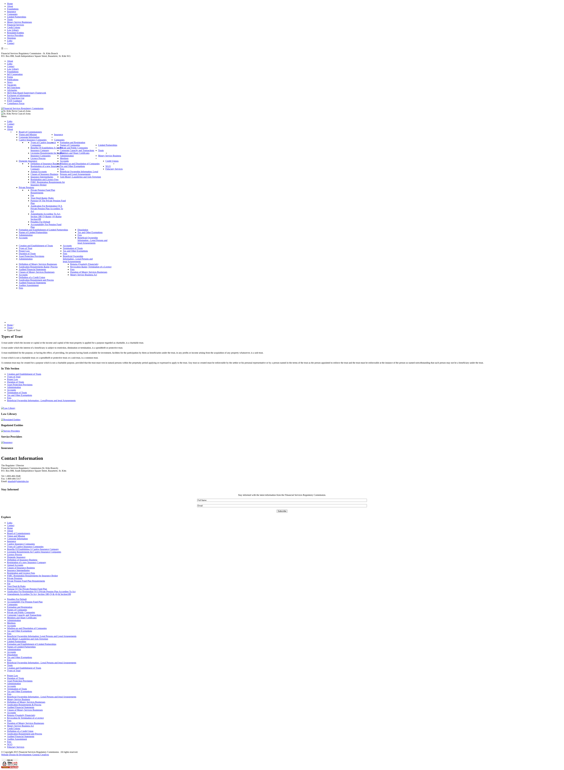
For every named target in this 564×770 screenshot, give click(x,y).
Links (9, 40)
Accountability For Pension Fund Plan (25, 602)
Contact (10, 43)
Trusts (10, 19)
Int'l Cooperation (15, 74)
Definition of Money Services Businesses (26, 702)
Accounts (11, 390)
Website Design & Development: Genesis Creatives (25, 754)
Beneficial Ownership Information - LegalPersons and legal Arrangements (41, 400)
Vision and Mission (16, 536)
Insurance (11, 11)
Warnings (11, 38)
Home (10, 3)
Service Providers (15, 35)
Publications (12, 79)
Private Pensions (14, 578)
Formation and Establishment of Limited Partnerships (31, 644)
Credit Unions (13, 27)
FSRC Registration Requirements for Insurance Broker (32, 575)
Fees (9, 398)
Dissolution (12, 654)
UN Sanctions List (15, 98)
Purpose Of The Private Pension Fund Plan (27, 589)
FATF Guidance (14, 100)
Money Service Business (18, 699)
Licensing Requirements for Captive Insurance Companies (34, 552)
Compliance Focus (15, 103)
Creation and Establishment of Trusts (24, 374)
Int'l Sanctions (13, 87)
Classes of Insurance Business (21, 567)
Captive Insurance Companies (21, 544)
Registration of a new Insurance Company (26, 562)
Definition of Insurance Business (22, 560)
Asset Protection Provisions (19, 384)
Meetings (11, 623)
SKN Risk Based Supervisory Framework (26, 93)
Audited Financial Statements (20, 707)
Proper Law (12, 379)
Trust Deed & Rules (16, 586)
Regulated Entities (15, 32)
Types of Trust (13, 376)
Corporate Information (17, 538)
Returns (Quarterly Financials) (21, 715)
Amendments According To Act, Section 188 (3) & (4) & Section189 (39, 594)
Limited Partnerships (16, 17)
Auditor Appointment (17, 739)
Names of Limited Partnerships (21, 647)
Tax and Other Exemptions (19, 395)
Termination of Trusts (17, 392)
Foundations (13, 9)
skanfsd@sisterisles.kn (18, 481)
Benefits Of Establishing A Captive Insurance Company (33, 549)
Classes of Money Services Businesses (25, 710)
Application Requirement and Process (24, 734)
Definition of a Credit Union (20, 731)
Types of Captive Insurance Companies (25, 546)
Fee (8, 583)
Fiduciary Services (15, 747)
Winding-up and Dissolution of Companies (27, 628)
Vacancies (11, 85)
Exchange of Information (18, 95)
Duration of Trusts (15, 382)
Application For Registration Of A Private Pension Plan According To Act (41, 591)
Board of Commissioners (18, 533)
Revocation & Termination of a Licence (25, 718)
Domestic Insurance (16, 557)
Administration (14, 387)
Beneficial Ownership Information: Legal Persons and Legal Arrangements (41, 636)
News (9, 82)
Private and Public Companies (21, 612)
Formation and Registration (19, 607)
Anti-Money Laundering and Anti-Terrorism (27, 639)
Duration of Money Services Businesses (25, 723)
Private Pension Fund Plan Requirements (26, 581)
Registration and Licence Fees (21, 573)
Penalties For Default (17, 599)
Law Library (13, 30)
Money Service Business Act (20, 726)
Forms (10, 77)
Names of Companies (17, 610)
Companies (12, 14)
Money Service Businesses (19, 22)
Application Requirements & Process (24, 704)
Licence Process (14, 554)
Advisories (12, 90)
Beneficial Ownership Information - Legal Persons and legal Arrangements (41, 662)
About (10, 6)
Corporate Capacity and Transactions (24, 615)
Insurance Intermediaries (18, 570)
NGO (9, 744)
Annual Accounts (15, 565)
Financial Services (15, 25)
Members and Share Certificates (22, 617)
